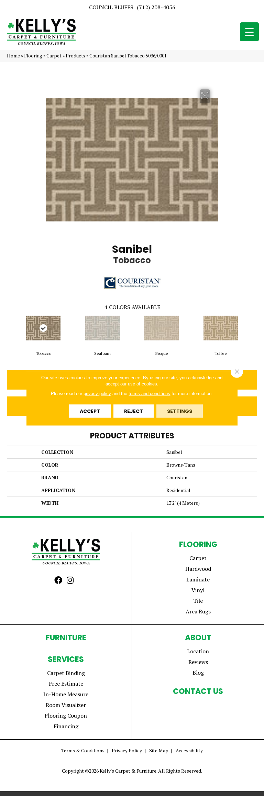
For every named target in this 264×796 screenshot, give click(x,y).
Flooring (33, 56)
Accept (90, 410)
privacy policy (97, 393)
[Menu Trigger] (249, 31)
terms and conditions (149, 393)
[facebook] (58, 580)
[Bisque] (161, 328)
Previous (10, 329)
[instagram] (70, 580)
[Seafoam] (102, 328)
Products (75, 56)
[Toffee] (220, 328)
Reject (133, 410)
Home (13, 56)
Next (254, 329)
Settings (179, 410)
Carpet (54, 56)
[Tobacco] (43, 328)
